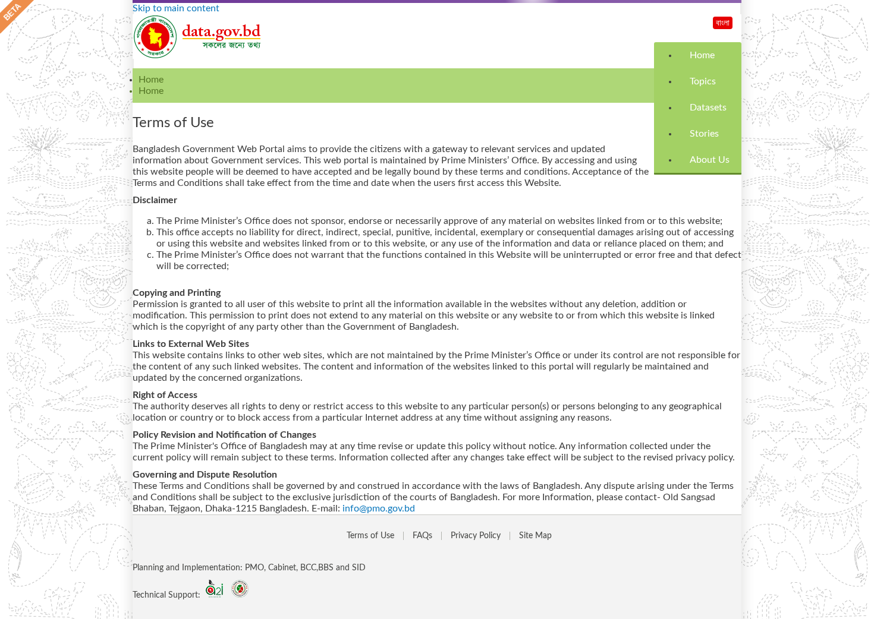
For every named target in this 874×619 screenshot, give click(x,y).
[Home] (198, 56)
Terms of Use (370, 536)
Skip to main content (176, 8)
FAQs (422, 536)
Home (702, 55)
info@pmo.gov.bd (378, 508)
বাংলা (723, 23)
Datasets (708, 107)
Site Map (535, 536)
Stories (704, 133)
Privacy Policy (476, 536)
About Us (710, 160)
